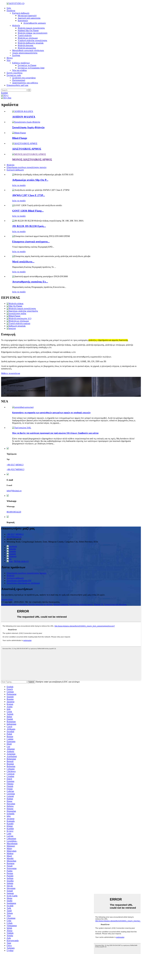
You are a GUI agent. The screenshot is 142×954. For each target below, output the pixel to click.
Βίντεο (10, 58)
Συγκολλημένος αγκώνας (115, 604)
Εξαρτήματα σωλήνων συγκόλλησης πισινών (26, 167)
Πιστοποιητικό (18, 80)
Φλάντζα (16, 25)
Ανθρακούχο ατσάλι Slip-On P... (30, 179)
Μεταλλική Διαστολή (27, 15)
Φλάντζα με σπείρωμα (28, 38)
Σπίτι (9, 8)
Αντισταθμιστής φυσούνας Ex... (30, 281)
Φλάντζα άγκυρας (25, 45)
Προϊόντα (11, 10)
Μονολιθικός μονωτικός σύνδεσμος (28, 50)
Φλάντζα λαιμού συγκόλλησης (31, 28)
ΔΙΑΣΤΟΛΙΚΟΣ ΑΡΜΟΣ (26, 148)
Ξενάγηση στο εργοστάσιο (24, 78)
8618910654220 (14, 512)
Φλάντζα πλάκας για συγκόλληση (32, 33)
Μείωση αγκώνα (60, 604)
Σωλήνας (16, 55)
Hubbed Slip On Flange (28, 30)
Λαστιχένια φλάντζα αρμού (81, 604)
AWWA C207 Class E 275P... (28, 195)
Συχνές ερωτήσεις (14, 73)
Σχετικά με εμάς (14, 75)
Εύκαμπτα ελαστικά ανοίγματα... (31, 241)
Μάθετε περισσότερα (10, 373)
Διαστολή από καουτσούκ (29, 18)
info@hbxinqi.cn (14, 491)
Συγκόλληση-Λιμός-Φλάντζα (28, 127)
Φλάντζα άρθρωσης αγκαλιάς (31, 43)
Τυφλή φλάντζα (24, 35)
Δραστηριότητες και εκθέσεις (25, 83)
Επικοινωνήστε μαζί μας (17, 85)
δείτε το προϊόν (19, 185)
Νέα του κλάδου (19, 70)
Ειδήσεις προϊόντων (21, 63)
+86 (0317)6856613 (15, 469)
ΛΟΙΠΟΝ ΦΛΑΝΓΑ (23, 116)
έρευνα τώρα (6, 599)
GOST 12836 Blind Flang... (28, 210)
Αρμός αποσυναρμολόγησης (24, 53)
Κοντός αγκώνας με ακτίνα (40, 604)
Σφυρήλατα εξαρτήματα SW (19, 580)
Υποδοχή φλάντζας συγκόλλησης (32, 40)
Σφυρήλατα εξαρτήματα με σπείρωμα (23, 583)
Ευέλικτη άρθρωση (20, 13)
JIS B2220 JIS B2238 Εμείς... (29, 226)
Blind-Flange (19, 138)
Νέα (8, 60)
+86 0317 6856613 (15, 465)
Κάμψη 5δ (98, 604)
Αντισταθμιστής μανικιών (34, 23)
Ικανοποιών (23, 20)
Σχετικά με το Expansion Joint (31, 68)
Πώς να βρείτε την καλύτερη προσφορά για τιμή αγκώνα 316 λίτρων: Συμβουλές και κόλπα (55, 433)
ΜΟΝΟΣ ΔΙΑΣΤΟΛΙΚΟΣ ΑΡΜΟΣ (32, 159)
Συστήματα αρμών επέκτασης (14, 604)
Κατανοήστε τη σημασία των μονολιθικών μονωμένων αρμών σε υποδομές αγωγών (51, 412)
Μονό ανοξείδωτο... (23, 261)
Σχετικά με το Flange (27, 65)
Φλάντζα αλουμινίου (27, 48)
